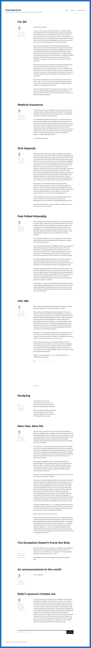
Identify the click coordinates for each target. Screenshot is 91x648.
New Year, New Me (30, 426)
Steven (19, 30)
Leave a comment (21, 36)
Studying (24, 395)
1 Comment (20, 410)
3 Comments (20, 230)
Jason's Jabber (21, 408)
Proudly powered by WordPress (20, 642)
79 (30, 632)
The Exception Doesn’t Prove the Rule (44, 542)
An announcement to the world (39, 569)
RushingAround (13, 10)
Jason (19, 404)
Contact (73, 10)
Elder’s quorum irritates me (36, 594)
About (67, 10)
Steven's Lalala (21, 34)
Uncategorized (21, 555)
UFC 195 (23, 301)
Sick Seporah (27, 148)
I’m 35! (22, 21)
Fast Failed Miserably (32, 216)
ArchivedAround (81, 10)
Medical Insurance (30, 104)
